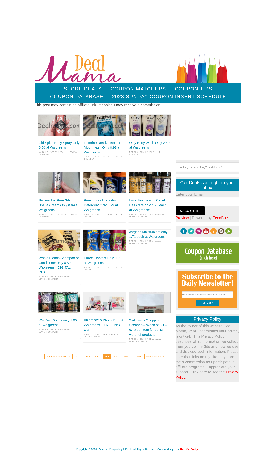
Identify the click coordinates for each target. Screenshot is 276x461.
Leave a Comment (139, 217)
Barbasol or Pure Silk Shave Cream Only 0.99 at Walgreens (58, 205)
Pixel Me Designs (189, 449)
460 (88, 356)
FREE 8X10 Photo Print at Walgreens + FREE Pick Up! (103, 325)
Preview (182, 218)
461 (97, 356)
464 (126, 356)
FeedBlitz (220, 218)
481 (139, 356)
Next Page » (155, 356)
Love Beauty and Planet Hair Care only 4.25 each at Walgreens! (148, 205)
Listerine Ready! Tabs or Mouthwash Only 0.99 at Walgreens (102, 147)
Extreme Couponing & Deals (78, 68)
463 (116, 356)
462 (107, 356)
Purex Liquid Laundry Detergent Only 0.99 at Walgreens (101, 205)
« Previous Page (59, 356)
